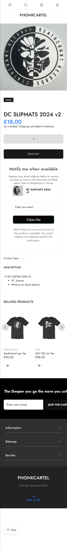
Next (63, 57)
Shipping (24, 126)
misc (22, 258)
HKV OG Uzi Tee (44, 353)
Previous (3, 57)
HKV (37, 349)
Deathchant (11, 349)
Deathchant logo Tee (15, 353)
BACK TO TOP (34, 500)
